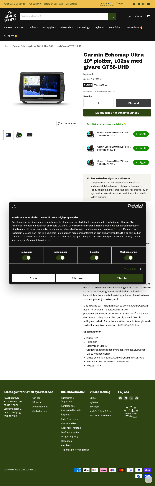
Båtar (33, 27)
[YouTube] (148, 4)
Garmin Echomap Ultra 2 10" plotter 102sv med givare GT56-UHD (114, 161)
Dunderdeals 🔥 (134, 27)
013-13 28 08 (34, 4)
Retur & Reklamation (71, 410)
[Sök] (112, 16)
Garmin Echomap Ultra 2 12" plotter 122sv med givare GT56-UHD (114, 147)
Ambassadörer (40, 406)
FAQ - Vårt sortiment (100, 415)
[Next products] (148, 124)
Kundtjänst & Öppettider (14, 4)
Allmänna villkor (68, 423)
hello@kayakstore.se (53, 4)
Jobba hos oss (39, 411)
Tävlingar (94, 406)
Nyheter (99, 27)
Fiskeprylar (48, 27)
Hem (6, 46)
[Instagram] (144, 4)
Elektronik (66, 27)
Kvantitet (87, 96)
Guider (93, 398)
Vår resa (36, 402)
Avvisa (33, 278)
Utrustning (83, 27)
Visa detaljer (130, 269)
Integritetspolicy (69, 436)
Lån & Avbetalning (70, 432)
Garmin (90, 74)
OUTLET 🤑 (10, 36)
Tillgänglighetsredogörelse (75, 450)
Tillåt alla (122, 278)
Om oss (36, 398)
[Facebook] (139, 4)
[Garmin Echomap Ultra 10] (8, 135)
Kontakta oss (68, 406)
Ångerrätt (66, 414)
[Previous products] (141, 124)
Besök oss (66, 441)
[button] (109, 4)
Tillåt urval (77, 278)
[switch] (60, 257)
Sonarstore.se (72, 4)
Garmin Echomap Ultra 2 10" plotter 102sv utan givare (114, 133)
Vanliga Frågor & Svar (101, 411)
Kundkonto (66, 445)
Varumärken (114, 27)
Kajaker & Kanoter (14, 27)
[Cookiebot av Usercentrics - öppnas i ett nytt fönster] (130, 206)
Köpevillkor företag (71, 428)
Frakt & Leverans (69, 419)
